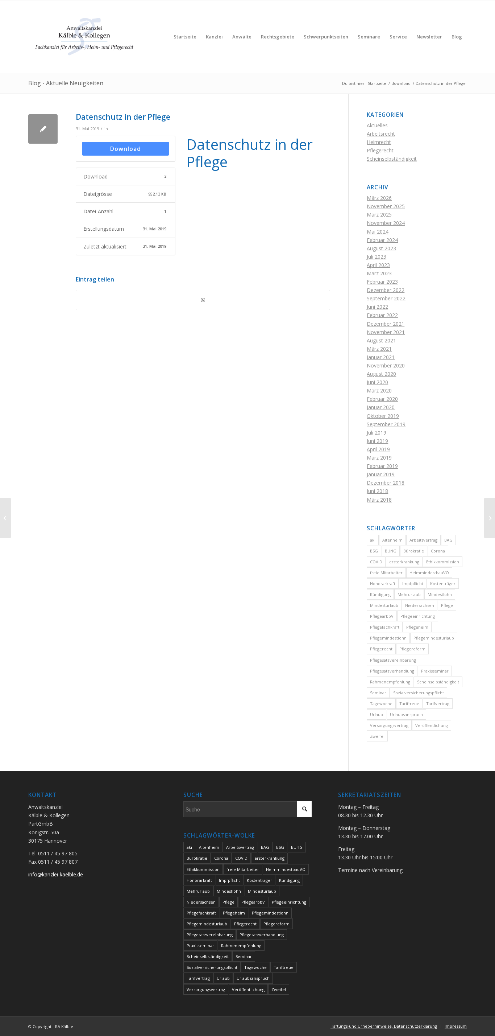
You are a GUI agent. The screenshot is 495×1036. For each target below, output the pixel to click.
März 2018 (379, 499)
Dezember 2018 (385, 482)
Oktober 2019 (383, 415)
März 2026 (379, 197)
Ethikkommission (442, 561)
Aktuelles (377, 125)
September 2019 (386, 424)
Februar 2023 (382, 281)
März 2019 (379, 457)
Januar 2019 (381, 474)
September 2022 (386, 298)
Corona (438, 551)
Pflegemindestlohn (388, 638)
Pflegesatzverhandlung (392, 671)
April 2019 (378, 449)
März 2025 (379, 214)
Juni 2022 (377, 306)
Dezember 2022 (385, 290)
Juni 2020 (377, 382)
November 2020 (386, 365)
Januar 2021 (381, 357)
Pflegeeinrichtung (417, 616)
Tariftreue (409, 703)
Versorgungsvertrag (389, 725)
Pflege (447, 605)
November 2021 (386, 332)
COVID (376, 561)
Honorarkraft (382, 583)
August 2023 (381, 248)
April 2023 (378, 265)
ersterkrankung (404, 561)
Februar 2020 (382, 398)
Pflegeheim (417, 627)
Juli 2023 (376, 256)
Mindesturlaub (384, 605)
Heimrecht (379, 142)
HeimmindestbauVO (429, 572)
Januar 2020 (381, 407)
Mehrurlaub (409, 594)
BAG (448, 540)
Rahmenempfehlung (390, 681)
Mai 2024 (377, 231)
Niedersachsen (419, 605)
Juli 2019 (376, 432)
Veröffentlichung (431, 725)
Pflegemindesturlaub (433, 638)
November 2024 (386, 222)
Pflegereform (412, 648)
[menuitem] (185, 36)
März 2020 (379, 390)
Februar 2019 (382, 465)
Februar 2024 (382, 240)
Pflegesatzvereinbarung (393, 660)
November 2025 (386, 206)
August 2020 (381, 373)
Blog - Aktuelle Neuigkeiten (65, 83)
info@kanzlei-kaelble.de (55, 874)
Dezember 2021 (385, 323)
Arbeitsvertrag (423, 540)
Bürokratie (413, 551)
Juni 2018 (377, 491)
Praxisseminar (435, 671)
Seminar (378, 692)
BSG (374, 551)
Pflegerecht (380, 150)
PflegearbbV (382, 616)
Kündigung (380, 594)
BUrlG (390, 551)
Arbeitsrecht (381, 133)
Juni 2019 (377, 440)
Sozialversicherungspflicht (418, 692)
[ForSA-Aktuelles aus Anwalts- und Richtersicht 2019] (5, 518)
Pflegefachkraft (384, 627)
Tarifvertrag (437, 703)
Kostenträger (443, 583)
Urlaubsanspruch (406, 714)
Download (125, 149)
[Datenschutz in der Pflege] (43, 129)
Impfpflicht (412, 583)
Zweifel (377, 736)
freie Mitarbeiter (386, 572)
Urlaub (376, 714)
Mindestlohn (440, 594)
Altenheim (392, 540)
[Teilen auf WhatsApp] (203, 300)
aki (372, 540)
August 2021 (381, 340)
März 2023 (379, 273)
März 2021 (379, 348)
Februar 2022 (382, 315)
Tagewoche (381, 703)
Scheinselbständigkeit (392, 158)
